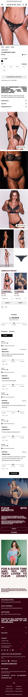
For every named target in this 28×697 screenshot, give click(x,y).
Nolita (13, 675)
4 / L (24, 67)
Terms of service (9, 689)
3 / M (17, 67)
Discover (4, 633)
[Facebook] (10, 651)
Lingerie (7, 47)
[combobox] (7, 298)
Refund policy (9, 686)
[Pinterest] (7, 651)
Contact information (9, 691)
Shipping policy (19, 689)
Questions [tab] (12, 332)
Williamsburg (21, 675)
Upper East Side (6, 678)
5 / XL (4, 70)
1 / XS (4, 67)
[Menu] (2, 5)
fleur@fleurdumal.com (5, 643)
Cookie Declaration (19, 691)
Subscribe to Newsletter (9, 663)
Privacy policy (19, 686)
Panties (12, 47)
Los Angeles (5, 675)
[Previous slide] (2, 307)
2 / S (11, 67)
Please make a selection (14, 77)
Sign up (14, 529)
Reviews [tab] (4, 332)
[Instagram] (2, 651)
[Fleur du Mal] (14, 4)
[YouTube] (13, 651)
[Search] (23, 5)
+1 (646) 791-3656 (4, 641)
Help (2, 627)
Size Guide (24, 64)
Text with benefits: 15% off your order (14, 1)
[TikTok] (5, 651)
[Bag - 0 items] (26, 4)
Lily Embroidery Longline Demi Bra (6, 292)
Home (2, 47)
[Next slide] (6, 307)
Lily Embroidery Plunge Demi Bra (19, 292)
